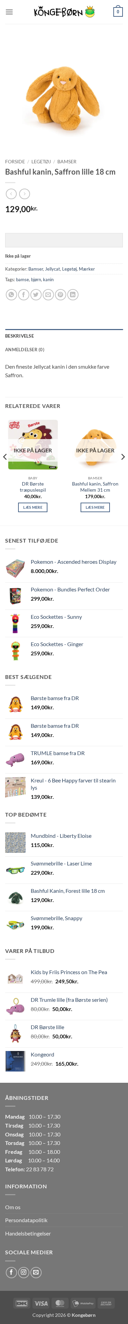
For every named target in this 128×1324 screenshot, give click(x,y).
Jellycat (52, 269)
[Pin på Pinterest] (60, 294)
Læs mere (32, 507)
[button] (9, 11)
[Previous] (5, 470)
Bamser (66, 161)
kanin (48, 279)
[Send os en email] (36, 1272)
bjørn (36, 279)
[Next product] (11, 194)
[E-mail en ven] (48, 294)
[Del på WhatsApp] (11, 294)
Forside (15, 161)
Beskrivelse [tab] (19, 336)
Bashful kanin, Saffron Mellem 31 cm (95, 487)
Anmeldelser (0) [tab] (24, 349)
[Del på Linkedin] (73, 294)
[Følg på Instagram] (23, 1272)
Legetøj (41, 161)
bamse (22, 279)
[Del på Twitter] (36, 294)
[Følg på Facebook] (11, 1272)
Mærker (87, 269)
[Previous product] (24, 194)
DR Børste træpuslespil (33, 487)
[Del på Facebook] (23, 294)
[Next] (122, 470)
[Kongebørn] (64, 12)
